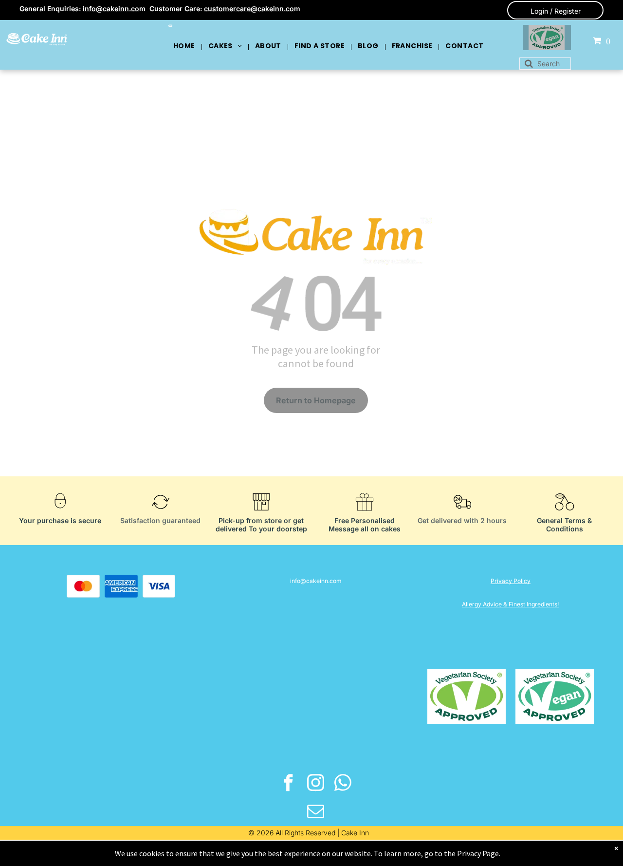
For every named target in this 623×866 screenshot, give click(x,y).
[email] (316, 812)
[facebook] (289, 784)
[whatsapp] (343, 784)
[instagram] (316, 784)
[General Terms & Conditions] (564, 513)
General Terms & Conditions (564, 524)
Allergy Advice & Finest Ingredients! (510, 604)
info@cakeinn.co (111, 8)
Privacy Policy (511, 580)
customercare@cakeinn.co (249, 8)
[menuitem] (184, 46)
